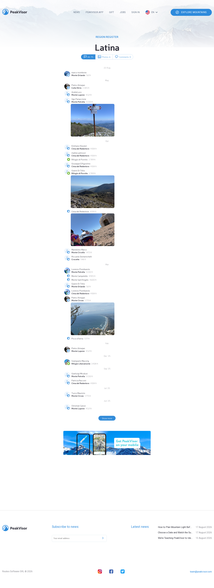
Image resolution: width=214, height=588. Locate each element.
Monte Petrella (78, 101)
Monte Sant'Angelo (80, 279)
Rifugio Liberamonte (80, 363)
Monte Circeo (77, 300)
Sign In (135, 12)
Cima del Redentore (80, 148)
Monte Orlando (78, 75)
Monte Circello (78, 252)
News (76, 12)
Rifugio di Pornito (79, 159)
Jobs (123, 12)
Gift (111, 12)
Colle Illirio (76, 87)
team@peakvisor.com (201, 571)
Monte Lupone (78, 94)
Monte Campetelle (79, 276)
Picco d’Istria (77, 338)
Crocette (75, 259)
